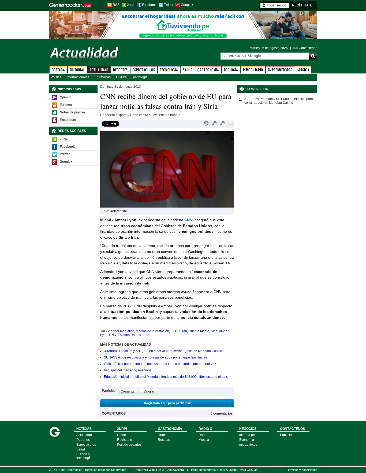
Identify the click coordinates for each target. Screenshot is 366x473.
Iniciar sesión (276, 5)
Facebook (149, 5)
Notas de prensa (72, 112)
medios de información (152, 331)
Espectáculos (86, 444)
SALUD (188, 70)
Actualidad (84, 435)
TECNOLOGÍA (169, 70)
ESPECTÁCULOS (144, 70)
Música (204, 440)
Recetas (164, 440)
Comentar (128, 391)
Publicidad (288, 435)
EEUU (175, 331)
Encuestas (68, 120)
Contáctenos (308, 48)
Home (121, 435)
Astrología (140, 77)
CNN (112, 335)
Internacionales (78, 77)
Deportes (83, 440)
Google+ (187, 5)
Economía (246, 440)
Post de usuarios (129, 444)
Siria (214, 331)
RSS (116, 5)
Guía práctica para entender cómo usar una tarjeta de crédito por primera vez (160, 364)
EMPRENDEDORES (280, 70)
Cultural (122, 77)
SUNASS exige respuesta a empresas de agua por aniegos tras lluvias (155, 357)
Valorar (149, 391)
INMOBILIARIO (253, 70)
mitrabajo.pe (248, 444)
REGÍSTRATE (302, 5)
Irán (184, 331)
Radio (203, 435)
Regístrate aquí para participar (167, 403)
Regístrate (124, 440)
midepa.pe (247, 435)
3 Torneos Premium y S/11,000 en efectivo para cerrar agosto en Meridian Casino (163, 351)
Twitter (168, 5)
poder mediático (122, 331)
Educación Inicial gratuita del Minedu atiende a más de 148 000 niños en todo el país (166, 377)
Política (56, 77)
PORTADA (58, 70)
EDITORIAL (77, 70)
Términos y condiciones (301, 469)
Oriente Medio (199, 331)
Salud (80, 449)
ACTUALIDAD (98, 70)
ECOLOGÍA (231, 70)
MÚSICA (303, 70)
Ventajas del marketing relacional (128, 370)
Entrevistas (103, 77)
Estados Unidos (129, 335)
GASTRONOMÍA (208, 70)
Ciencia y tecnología (84, 456)
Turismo (66, 105)
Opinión (65, 97)
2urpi (131, 5)
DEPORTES (120, 70)
